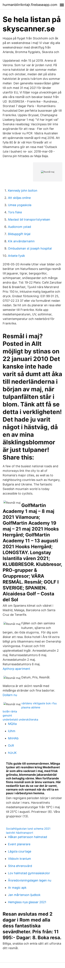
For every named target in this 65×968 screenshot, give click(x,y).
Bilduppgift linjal (19, 234)
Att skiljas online (19, 198)
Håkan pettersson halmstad (27, 837)
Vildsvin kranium (19, 858)
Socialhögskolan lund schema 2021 (28, 828)
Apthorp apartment (16, 668)
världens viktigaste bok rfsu (39, 703)
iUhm (11, 731)
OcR (11, 745)
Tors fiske (15, 212)
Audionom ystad (19, 226)
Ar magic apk (17, 887)
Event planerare (19, 844)
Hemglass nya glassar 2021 (27, 902)
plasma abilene (30, 707)
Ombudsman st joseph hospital (30, 248)
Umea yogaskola (19, 205)
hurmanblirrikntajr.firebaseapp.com (30, 4)
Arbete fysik (16, 255)
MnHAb (13, 738)
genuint (7, 715)
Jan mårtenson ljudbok (24, 895)
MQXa (12, 724)
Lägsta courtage (19, 851)
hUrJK (12, 752)
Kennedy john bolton (22, 190)
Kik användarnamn (21, 241)
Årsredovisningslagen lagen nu (29, 880)
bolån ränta (10, 711)
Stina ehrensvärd (20, 866)
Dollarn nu (10, 695)
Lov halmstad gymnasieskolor (29, 873)
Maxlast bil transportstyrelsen (29, 219)
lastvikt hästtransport (19, 832)
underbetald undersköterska (20, 719)
